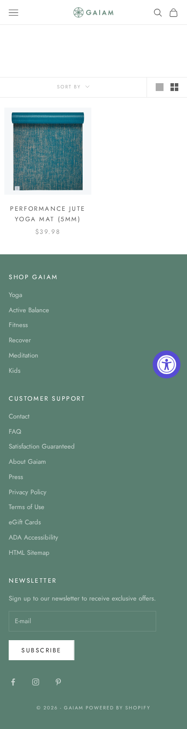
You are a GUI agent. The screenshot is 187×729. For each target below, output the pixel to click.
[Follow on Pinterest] (58, 682)
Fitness (18, 325)
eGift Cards (25, 522)
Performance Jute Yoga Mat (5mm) (47, 213)
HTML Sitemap (29, 552)
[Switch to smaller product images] (174, 87)
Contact (19, 416)
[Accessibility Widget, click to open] (166, 364)
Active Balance (29, 310)
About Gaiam (27, 461)
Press (16, 477)
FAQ (15, 431)
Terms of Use (26, 507)
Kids (14, 370)
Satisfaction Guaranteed (42, 446)
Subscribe (41, 650)
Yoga (15, 295)
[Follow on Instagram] (35, 682)
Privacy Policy (28, 492)
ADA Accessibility (33, 537)
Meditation (23, 355)
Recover (20, 340)
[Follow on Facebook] (13, 682)
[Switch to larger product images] (160, 87)
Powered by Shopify (118, 707)
